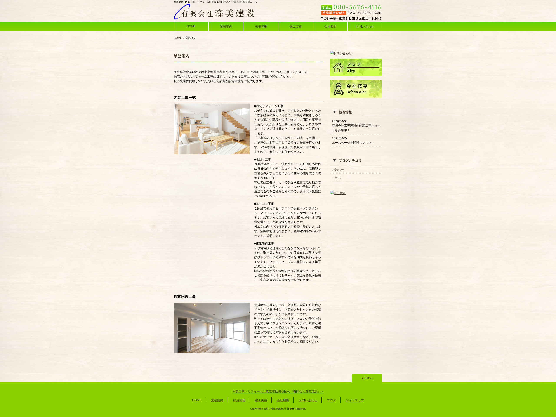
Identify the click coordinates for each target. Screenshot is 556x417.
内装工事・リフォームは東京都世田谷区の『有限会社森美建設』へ (278, 391)
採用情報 (261, 26)
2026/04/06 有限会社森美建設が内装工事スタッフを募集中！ (356, 125)
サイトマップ (355, 400)
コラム (336, 177)
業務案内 (226, 26)
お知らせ (338, 169)
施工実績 (296, 26)
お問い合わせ (365, 26)
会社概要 (330, 26)
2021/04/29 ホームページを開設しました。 (353, 140)
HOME (191, 26)
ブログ (331, 400)
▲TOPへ (367, 378)
